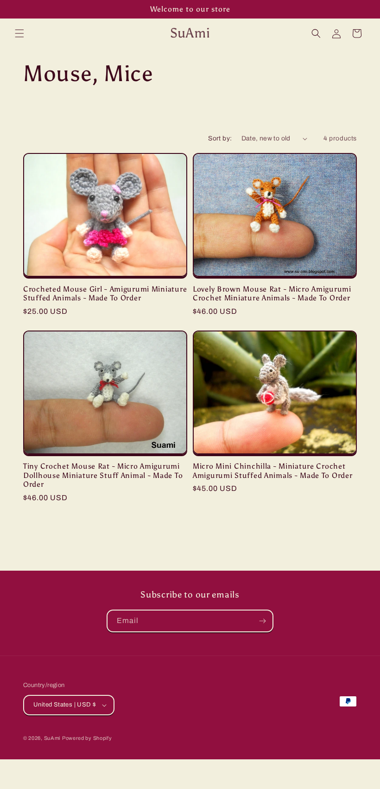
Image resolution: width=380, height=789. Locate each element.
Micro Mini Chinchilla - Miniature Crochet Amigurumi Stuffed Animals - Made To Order (273, 470)
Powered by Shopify (87, 738)
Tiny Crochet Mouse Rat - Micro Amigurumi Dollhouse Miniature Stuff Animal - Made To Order (103, 475)
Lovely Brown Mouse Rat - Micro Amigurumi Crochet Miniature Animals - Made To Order (272, 293)
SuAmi (52, 738)
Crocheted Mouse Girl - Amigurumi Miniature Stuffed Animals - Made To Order (105, 293)
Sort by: (220, 138)
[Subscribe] (262, 621)
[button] (19, 33)
